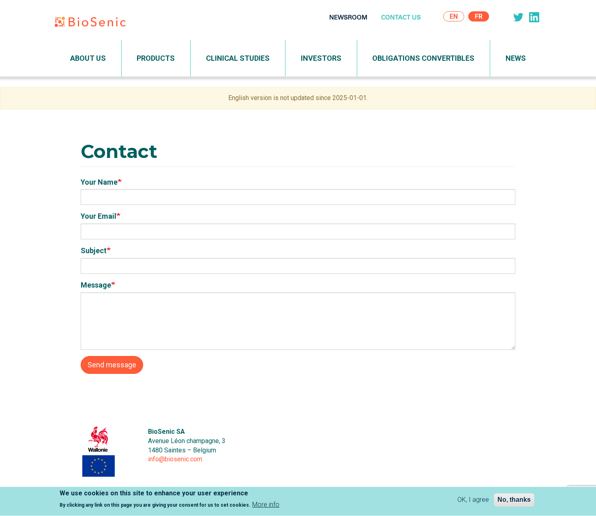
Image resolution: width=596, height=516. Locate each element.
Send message (112, 364)
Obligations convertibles (423, 58)
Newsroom (348, 18)
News (516, 58)
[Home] (93, 23)
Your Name (99, 182)
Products (156, 58)
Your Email (98, 216)
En (454, 16)
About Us (88, 58)
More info (265, 504)
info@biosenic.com (175, 459)
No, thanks (514, 499)
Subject (94, 250)
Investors (321, 58)
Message (96, 285)
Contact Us (401, 18)
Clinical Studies (238, 58)
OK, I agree (473, 499)
